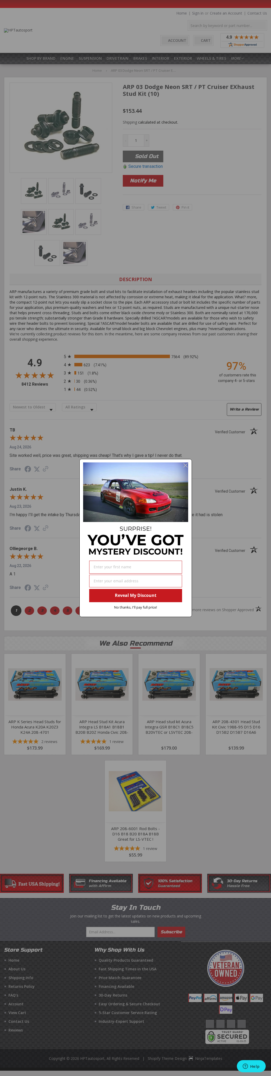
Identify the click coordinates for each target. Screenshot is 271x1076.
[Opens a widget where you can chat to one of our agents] (251, 1066)
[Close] (185, 465)
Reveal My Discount (135, 595)
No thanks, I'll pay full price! (135, 607)
